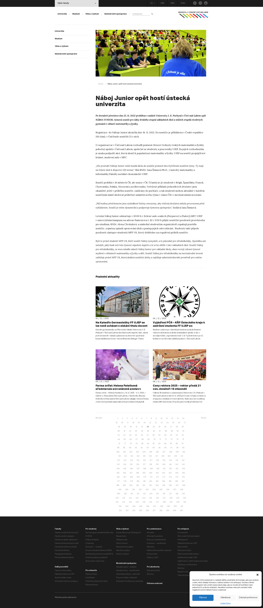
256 (147, 510)
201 (133, 489)
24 (167, 422)
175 (177, 477)
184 (163, 481)
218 (177, 493)
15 (117, 422)
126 (144, 460)
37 (171, 427)
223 (137, 498)
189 (124, 485)
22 (156, 422)
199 (119, 489)
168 (131, 477)
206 (167, 489)
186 (176, 481)
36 (165, 427)
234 (137, 502)
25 (173, 422)
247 (154, 506)
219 (183, 493)
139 (157, 464)
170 (144, 477)
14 (183, 418)
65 (125, 439)
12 (172, 418)
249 (168, 506)
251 (182, 506)
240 (177, 502)
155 (118, 473)
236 (150, 502)
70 (154, 439)
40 (119, 431)
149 (151, 468)
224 (143, 498)
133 (118, 464)
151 (164, 468)
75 (183, 439)
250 (175, 506)
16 (122, 422)
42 (130, 431)
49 (172, 431)
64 (119, 439)
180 (138, 481)
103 (137, 452)
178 (125, 481)
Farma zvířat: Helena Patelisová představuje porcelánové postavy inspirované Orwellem (118, 389)
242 (120, 506)
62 (177, 435)
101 (124, 452)
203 (147, 489)
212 (138, 493)
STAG (183, 3)
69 (148, 439)
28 (119, 427)
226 (157, 498)
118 (163, 456)
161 (157, 473)
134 (124, 464)
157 (131, 473)
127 (151, 460)
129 (164, 460)
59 (159, 435)
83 (159, 443)
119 (169, 456)
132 (183, 460)
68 (142, 439)
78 (131, 443)
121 (182, 456)
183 (157, 481)
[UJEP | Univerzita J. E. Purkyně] (193, 16)
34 (154, 427)
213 (144, 493)
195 (163, 485)
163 (170, 473)
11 (167, 418)
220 (117, 498)
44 (142, 431)
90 (130, 447)
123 (125, 460)
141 (170, 464)
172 (157, 477)
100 (118, 452)
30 (131, 427)
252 (120, 510)
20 (145, 422)
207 (174, 489)
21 (150, 422)
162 (163, 473)
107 (164, 452)
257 (154, 510)
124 (131, 460)
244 (133, 506)
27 (185, 422)
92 (142, 447)
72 (166, 439)
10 (161, 418)
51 (183, 431)
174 (170, 477)
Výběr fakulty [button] (63, 3)
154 (183, 468)
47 (160, 431)
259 (167, 510)
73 (171, 439)
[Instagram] (200, 3)
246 (147, 506)
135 (131, 464)
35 (159, 427)
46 (154, 431)
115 (144, 456)
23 (162, 422)
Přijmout (203, 598)
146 (131, 468)
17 (128, 422)
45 (148, 431)
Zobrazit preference (248, 598)
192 (144, 485)
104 (144, 452)
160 (150, 473)
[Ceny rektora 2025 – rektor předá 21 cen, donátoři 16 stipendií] (179, 364)
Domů (100, 84)
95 (159, 447)
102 (131, 452)
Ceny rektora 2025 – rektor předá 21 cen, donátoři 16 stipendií (177, 387)
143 (183, 464)
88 (118, 447)
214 (151, 493)
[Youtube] (206, 3)
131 (177, 460)
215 (157, 493)
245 (140, 506)
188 (118, 485)
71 (160, 439)
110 (184, 452)
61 (171, 435)
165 (183, 473)
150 (158, 468)
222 (130, 498)
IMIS (172, 3)
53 (124, 435)
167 (125, 477)
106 (157, 452)
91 (136, 447)
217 (170, 493)
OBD (162, 3)
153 (177, 468)
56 (142, 435)
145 (124, 468)
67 (137, 439)
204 (154, 489)
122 (118, 460)
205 (160, 489)
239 (170, 502)
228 (170, 498)
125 (138, 460)
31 (136, 427)
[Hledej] (153, 14)
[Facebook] (195, 3)
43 (136, 431)
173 (164, 477)
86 (177, 443)
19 (139, 422)
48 (166, 431)
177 (118, 481)
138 (150, 464)
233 (130, 502)
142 (176, 464)
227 (164, 498)
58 (154, 435)
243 (126, 506)
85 (171, 443)
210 (125, 493)
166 (118, 477)
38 (177, 427)
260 (174, 510)
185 (170, 481)
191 (137, 485)
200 (126, 489)
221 (123, 498)
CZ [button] (151, 3)
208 (181, 489)
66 (131, 439)
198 (183, 485)
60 (165, 435)
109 (177, 452)
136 (137, 464)
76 (119, 443)
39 (183, 427)
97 (171, 447)
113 (132, 456)
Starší (203, 418)
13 (178, 418)
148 (144, 468)
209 (118, 493)
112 (126, 456)
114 (138, 456)
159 (144, 473)
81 (148, 443)
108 (170, 452)
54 (130, 435)
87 (183, 443)
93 (148, 447)
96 (165, 447)
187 (183, 481)
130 (170, 460)
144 (118, 468)
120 (175, 456)
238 (164, 502)
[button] (257, 574)
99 (183, 447)
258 (160, 510)
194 (157, 485)
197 (177, 485)
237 (157, 502)
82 (154, 443)
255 (140, 510)
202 (140, 489)
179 (131, 481)
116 (150, 456)
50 (178, 431)
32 (142, 427)
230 (184, 498)
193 (150, 485)
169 (138, 477)
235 (143, 502)
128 (157, 460)
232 (123, 502)
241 (184, 502)
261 (181, 510)
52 (119, 435)
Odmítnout (225, 598)
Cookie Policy (225, 603)
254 (133, 510)
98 (177, 447)
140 (163, 464)
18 (133, 422)
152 (170, 468)
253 (127, 510)
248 (161, 506)
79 (136, 443)
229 (177, 498)
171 (151, 477)
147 (138, 468)
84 (165, 443)
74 (177, 439)
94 (153, 447)
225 (150, 498)
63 (183, 435)
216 (164, 493)
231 (117, 502)
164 (176, 473)
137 (144, 464)
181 (144, 481)
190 (131, 485)
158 (137, 473)
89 (124, 447)
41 (124, 431)
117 (157, 456)
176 (183, 477)
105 (150, 452)
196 (170, 485)
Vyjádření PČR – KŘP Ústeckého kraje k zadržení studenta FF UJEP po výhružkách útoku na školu (179, 326)
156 (124, 473)
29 (125, 427)
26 (179, 422)
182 (150, 481)
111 (120, 456)
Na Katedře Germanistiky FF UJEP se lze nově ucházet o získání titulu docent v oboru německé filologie (121, 326)
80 (142, 443)
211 (132, 493)
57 (148, 435)
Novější (99, 418)
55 (136, 435)
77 (125, 443)
